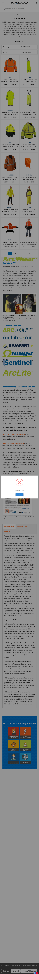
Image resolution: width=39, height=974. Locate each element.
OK (19, 495)
